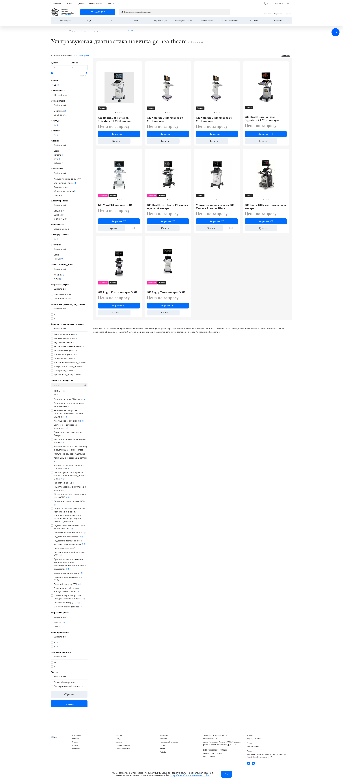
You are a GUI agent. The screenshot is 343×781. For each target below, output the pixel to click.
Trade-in (163, 752)
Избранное (277, 12)
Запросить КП (119, 134)
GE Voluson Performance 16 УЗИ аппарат (214, 119)
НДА (89, 21)
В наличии (254, 21)
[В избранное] (138, 64)
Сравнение (266, 12)
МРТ (136, 21)
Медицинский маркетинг (169, 742)
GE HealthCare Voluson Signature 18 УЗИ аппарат (115, 119)
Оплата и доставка (96, 4)
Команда (75, 739)
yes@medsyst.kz (253, 746)
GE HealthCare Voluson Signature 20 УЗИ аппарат (262, 118)
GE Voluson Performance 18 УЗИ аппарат (165, 119)
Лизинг (162, 749)
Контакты (112, 4)
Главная (62, 12)
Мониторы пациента (183, 21)
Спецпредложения (123, 745)
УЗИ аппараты (65, 21)
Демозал (82, 4)
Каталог (119, 735)
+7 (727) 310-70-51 (275, 3)
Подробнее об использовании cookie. (190, 775)
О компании (56, 4)
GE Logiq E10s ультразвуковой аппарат (265, 206)
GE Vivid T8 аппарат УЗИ (115, 204)
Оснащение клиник (230, 21)
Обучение (163, 739)
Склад (118, 739)
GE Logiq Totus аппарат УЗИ (166, 292)
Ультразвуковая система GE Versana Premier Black (215, 206)
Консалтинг (164, 735)
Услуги (69, 4)
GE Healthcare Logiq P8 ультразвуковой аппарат (168, 206)
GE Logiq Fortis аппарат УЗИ (117, 292)
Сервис (162, 745)
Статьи (75, 742)
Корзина (287, 12)
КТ (112, 21)
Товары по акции (160, 21)
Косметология (206, 21)
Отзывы (75, 745)
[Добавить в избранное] (187, 64)
